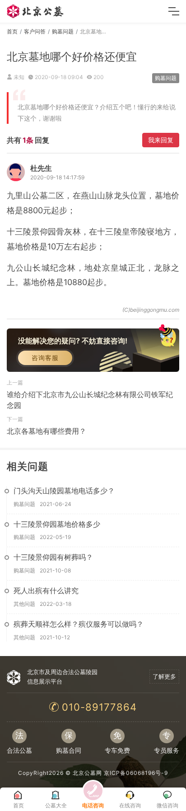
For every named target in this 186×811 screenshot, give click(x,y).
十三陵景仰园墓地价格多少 (57, 524)
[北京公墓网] (36, 11)
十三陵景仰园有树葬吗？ (53, 557)
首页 (12, 31)
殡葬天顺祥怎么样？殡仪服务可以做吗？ (79, 623)
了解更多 (164, 676)
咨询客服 (45, 357)
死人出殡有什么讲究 (46, 590)
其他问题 (24, 603)
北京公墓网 (87, 772)
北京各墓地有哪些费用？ (46, 431)
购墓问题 (63, 31)
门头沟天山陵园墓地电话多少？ (64, 490)
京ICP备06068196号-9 (136, 772)
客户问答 (35, 31)
